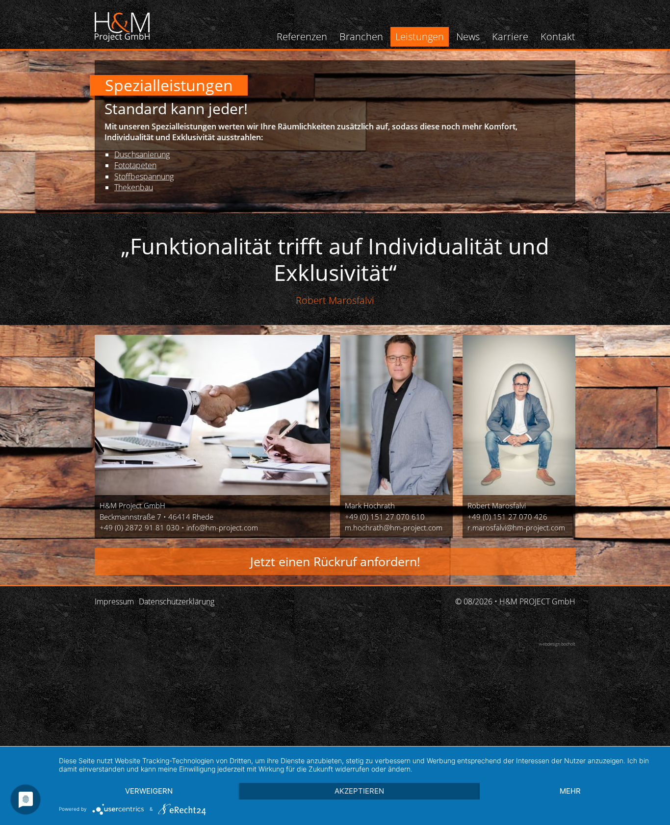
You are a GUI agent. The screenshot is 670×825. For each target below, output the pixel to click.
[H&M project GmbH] (122, 27)
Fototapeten (135, 165)
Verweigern (149, 791)
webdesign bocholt (557, 644)
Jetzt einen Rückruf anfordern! (335, 561)
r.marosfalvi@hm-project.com (516, 527)
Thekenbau (133, 187)
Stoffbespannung (144, 176)
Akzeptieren (359, 791)
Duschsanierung (142, 154)
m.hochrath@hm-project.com (393, 527)
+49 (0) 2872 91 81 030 (140, 527)
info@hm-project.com (222, 527)
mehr (570, 791)
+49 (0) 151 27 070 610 (385, 517)
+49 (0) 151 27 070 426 (507, 517)
